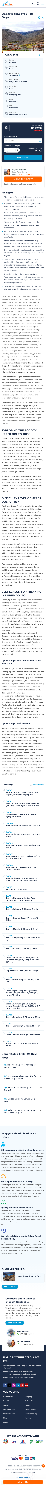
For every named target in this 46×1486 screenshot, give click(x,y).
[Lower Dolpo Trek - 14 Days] (9, 1276)
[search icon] (38, 4)
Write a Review (30, 1409)
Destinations (8, 1397)
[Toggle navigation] (42, 3)
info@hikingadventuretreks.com (21, 1377)
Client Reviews (9, 1409)
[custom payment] (23, 1458)
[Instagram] (14, 1385)
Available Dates (11, 136)
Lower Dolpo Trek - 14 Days (29, 1276)
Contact (6, 1422)
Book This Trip (23, 157)
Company (28, 1397)
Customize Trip (38, 785)
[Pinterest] (22, 1385)
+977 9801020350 (26, 1334)
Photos (27, 1405)
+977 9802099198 (25, 174)
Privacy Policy (24, 1477)
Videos (5, 1405)
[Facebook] (5, 1385)
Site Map (28, 1418)
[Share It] (43, 17)
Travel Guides (8, 1401)
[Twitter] (9, 1386)
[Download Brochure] (39, 17)
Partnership (29, 1401)
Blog (5, 1418)
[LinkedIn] (18, 1385)
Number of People (12, 146)
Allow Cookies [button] (23, 1482)
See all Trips (10, 1287)
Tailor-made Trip (31, 1414)
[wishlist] (33, 3)
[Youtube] (26, 1385)
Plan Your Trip (14, 1323)
